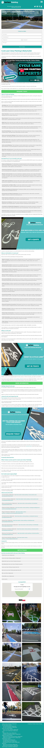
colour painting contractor (18, 378)
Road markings (4, 397)
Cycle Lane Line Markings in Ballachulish (10, 730)
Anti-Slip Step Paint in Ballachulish (9, 739)
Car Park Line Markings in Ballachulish (10, 727)
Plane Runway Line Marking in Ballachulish (10, 746)
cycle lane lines (29, 446)
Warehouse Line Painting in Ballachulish (10, 744)
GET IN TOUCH (22, 550)
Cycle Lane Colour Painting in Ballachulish (10, 729)
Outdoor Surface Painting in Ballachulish (9, 723)
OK (29, 589)
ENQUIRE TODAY (22, 91)
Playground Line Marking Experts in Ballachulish (11, 737)
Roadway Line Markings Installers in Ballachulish (12, 734)
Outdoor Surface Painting (37, 723)
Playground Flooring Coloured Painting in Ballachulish (12, 736)
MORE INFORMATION (22, 383)
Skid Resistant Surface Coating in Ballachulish (11, 742)
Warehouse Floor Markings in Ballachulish (10, 745)
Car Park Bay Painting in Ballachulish (9, 726)
